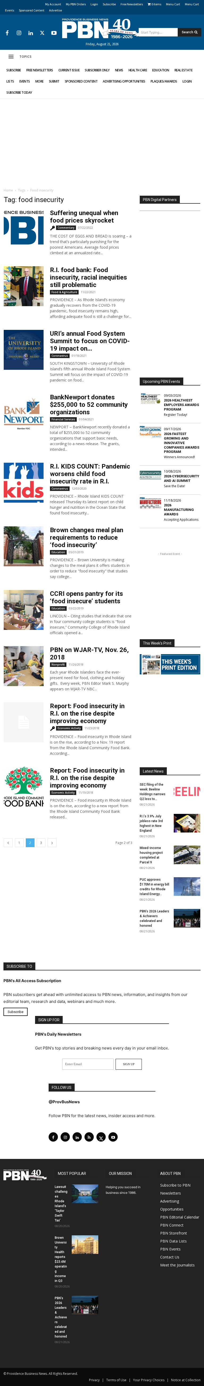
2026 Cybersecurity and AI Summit (181, 478)
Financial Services (63, 419)
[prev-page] (8, 842)
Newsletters (170, 1193)
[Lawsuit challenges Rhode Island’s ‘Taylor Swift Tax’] (85, 1193)
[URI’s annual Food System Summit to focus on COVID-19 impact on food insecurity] (24, 350)
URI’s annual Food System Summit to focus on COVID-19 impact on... (90, 341)
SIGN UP (128, 1064)
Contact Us (169, 1257)
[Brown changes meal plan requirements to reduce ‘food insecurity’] (24, 546)
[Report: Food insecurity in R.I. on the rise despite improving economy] (24, 722)
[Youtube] (53, 33)
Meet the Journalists (177, 1265)
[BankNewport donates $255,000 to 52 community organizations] (24, 413)
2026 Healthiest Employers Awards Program (181, 404)
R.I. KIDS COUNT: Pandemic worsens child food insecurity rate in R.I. (90, 474)
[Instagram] (18, 33)
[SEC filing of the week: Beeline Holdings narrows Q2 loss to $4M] (187, 791)
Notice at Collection (186, 1380)
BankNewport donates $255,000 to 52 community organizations (89, 404)
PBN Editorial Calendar (179, 1217)
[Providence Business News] (102, 28)
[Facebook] (7, 33)
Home (8, 190)
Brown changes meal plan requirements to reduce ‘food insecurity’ (86, 537)
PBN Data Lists (173, 1241)
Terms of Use (116, 1380)
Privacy (94, 1380)
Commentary (66, 227)
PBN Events (170, 1249)
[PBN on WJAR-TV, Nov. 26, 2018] (24, 666)
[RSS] (89, 1137)
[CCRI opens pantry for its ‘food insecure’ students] (24, 610)
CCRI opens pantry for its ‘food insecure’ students (86, 597)
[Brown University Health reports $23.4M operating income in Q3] (85, 1244)
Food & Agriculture (64, 292)
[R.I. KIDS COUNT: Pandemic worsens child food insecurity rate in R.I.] (24, 483)
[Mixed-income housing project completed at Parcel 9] (187, 855)
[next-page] (52, 842)
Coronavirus (60, 356)
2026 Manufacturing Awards (179, 509)
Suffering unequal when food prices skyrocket (84, 216)
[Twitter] (42, 33)
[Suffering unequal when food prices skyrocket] (24, 227)
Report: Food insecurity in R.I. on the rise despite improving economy (87, 713)
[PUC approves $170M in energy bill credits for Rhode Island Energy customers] (187, 886)
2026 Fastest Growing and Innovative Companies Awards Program (181, 443)
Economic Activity (69, 728)
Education (58, 552)
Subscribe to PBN (175, 1185)
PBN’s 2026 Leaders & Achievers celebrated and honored (61, 1317)
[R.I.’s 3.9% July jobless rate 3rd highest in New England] (187, 823)
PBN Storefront (173, 1233)
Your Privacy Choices (148, 1380)
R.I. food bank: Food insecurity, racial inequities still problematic (88, 277)
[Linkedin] (30, 33)
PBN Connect (172, 1225)
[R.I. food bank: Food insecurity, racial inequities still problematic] (24, 286)
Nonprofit (58, 664)
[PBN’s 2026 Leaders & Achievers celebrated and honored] (187, 918)
